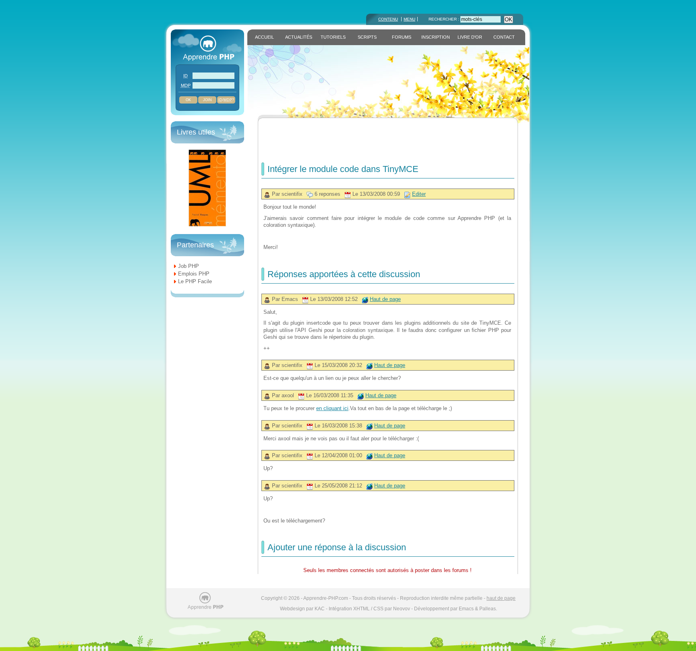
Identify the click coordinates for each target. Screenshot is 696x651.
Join (207, 100)
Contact (504, 37)
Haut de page (385, 299)
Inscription (435, 37)
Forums (401, 37)
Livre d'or (470, 37)
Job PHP (188, 266)
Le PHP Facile (195, 281)
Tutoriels (333, 37)
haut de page (501, 598)
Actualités (298, 37)
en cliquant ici (332, 408)
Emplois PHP (193, 274)
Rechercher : (444, 19)
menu (409, 19)
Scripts (367, 37)
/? (226, 100)
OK (508, 20)
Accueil (264, 37)
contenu (388, 19)
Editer (419, 194)
